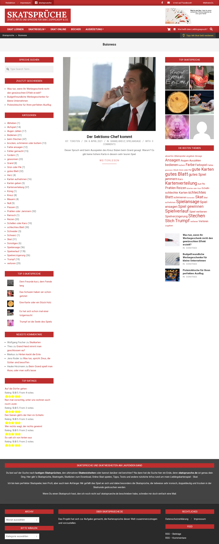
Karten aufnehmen (17, 179)
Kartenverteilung (15, 187)
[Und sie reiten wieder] (202, 127)
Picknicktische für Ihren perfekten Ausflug (29, 104)
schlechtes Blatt (15, 227)
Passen (11, 207)
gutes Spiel (197, 174)
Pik (203, 184)
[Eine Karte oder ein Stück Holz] (177, 102)
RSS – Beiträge (173, 533)
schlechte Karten (176, 192)
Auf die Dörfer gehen (16, 388)
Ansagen (172, 160)
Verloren (203, 221)
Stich (169, 220)
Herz (9, 175)
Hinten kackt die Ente (30, 354)
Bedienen (12, 135)
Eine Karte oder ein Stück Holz (35, 302)
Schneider (12, 231)
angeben (190, 156)
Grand (114, 141)
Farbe (190, 165)
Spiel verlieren (198, 211)
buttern (182, 165)
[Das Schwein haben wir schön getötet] (202, 78)
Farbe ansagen (15, 147)
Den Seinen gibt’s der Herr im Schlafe (24, 415)
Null (9, 203)
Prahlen (170, 188)
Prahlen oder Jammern (19, 211)
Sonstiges (12, 243)
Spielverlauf (13, 251)
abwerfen (169, 156)
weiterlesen (109, 160)
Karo (180, 179)
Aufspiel (11, 127)
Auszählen (195, 160)
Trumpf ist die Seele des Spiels (36, 321)
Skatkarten (35, 342)
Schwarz (11, 235)
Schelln (205, 188)
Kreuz (121, 141)
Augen (185, 160)
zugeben (169, 226)
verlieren (194, 221)
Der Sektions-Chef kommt (109, 136)
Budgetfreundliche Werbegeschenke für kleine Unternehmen (195, 257)
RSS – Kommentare (175, 537)
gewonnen (12, 159)
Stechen (196, 215)
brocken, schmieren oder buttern (24, 143)
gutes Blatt (13, 171)
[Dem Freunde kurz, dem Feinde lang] (177, 78)
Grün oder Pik (14, 167)
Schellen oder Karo (17, 223)
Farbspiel (201, 165)
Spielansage (133, 141)
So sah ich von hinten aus (18, 437)
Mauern (11, 199)
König (10, 191)
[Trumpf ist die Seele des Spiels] (177, 127)
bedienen (171, 165)
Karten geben (14, 183)
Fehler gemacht (15, 151)
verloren (11, 263)
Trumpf (11, 259)
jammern (171, 179)
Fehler (210, 165)
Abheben (12, 123)
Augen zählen (14, 131)
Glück (175, 170)
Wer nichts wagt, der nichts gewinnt (23, 426)
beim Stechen (14, 139)
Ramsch (11, 215)
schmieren (179, 197)
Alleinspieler (180, 156)
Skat (9, 239)
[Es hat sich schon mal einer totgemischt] (202, 102)
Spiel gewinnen (191, 206)
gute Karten (203, 169)
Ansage (198, 156)
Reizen (10, 219)
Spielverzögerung (16, 255)
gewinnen (169, 170)
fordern (11, 155)
